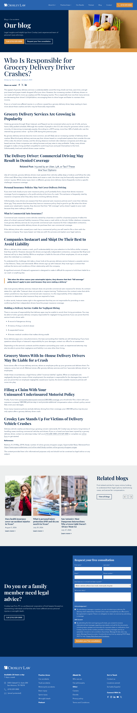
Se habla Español (113, 687)
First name (78, 565)
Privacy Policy (90, 636)
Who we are (77, 679)
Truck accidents (44, 683)
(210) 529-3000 (13, 689)
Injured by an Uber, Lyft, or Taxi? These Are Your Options (54, 168)
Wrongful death (44, 698)
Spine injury (42, 694)
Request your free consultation (39, 41)
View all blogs (104, 497)
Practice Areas (44, 675)
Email (77, 573)
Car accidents (14, 19)
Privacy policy (78, 698)
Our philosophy (79, 683)
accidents (45, 679)
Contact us (111, 679)
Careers (76, 691)
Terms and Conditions (102, 636)
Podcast (41, 702)
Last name (106, 565)
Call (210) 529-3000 (14, 41)
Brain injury (42, 691)
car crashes (29, 95)
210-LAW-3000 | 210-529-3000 (56, 434)
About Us (77, 675)
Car (40, 679)
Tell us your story (80, 590)
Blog (6, 19)
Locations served (113, 683)
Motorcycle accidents (46, 687)
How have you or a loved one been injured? (88, 582)
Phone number (108, 573)
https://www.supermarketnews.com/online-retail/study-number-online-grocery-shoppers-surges (40, 447)
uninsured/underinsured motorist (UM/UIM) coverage (39, 400)
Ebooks (75, 694)
